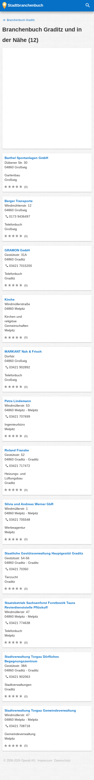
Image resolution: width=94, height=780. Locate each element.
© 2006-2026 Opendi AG (19, 760)
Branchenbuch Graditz (20, 20)
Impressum (44, 760)
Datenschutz (62, 760)
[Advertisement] (47, 98)
